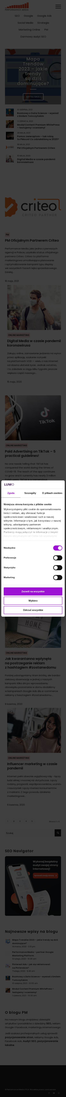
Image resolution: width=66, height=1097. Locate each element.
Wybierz (33, 600)
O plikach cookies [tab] (52, 493)
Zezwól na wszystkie (33, 591)
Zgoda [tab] (11, 493)
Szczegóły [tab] (30, 493)
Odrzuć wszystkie (33, 610)
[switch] (57, 557)
